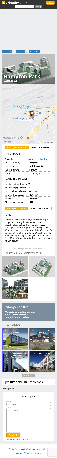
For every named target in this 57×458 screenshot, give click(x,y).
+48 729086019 (40, 147)
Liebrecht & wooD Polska (17, 317)
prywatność (21, 453)
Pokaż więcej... (28, 375)
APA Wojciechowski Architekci (20, 312)
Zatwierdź (13, 435)
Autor (9, 401)
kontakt (30, 453)
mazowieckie (7, 52)
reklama (37, 453)
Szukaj (38, 6)
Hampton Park (34, 52)
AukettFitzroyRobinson (16, 314)
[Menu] (27, 3)
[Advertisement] (28, 29)
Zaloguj (50, 2)
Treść (8, 407)
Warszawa (20, 52)
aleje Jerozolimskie (37, 159)
